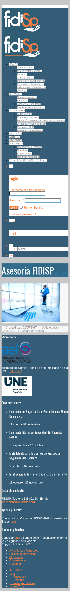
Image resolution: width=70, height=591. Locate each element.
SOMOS (13, 64)
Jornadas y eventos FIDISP (31, 123)
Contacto (15, 563)
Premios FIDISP (25, 127)
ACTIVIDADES (17, 110)
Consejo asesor (25, 77)
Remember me (33, 207)
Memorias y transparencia (31, 81)
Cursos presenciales (28, 117)
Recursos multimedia (28, 157)
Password (16, 200)
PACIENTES (15, 140)
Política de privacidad (22, 553)
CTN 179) (16, 371)
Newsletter (22, 150)
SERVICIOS (15, 94)
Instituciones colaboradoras (31, 87)
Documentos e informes (29, 147)
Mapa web (16, 557)
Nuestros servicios (27, 97)
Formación (22, 100)
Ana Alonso (36, 330)
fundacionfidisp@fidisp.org (18, 502)
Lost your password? (22, 214)
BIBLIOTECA (16, 143)
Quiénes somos (25, 67)
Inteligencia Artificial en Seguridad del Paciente (38, 474)
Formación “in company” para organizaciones (41, 120)
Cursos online (24, 114)
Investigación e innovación (31, 107)
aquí (13, 521)
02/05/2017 (30, 327)
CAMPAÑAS (15, 133)
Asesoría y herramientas (30, 130)
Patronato (22, 74)
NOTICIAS (14, 137)
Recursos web (24, 153)
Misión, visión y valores (29, 71)
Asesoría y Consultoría (29, 104)
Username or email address (28, 189)
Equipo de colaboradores (30, 84)
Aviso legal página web (23, 550)
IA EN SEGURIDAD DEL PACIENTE (28, 160)
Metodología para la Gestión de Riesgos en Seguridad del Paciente (34, 455)
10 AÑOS (22, 90)
